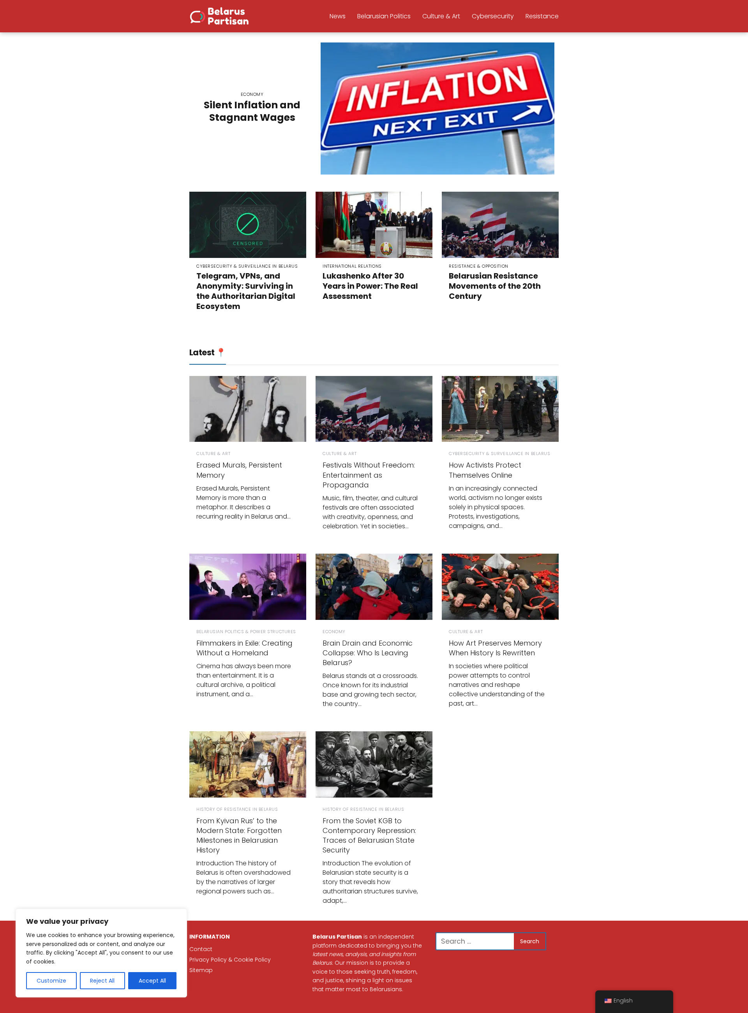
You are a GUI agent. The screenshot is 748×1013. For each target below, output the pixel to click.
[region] (101, 953)
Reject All (102, 981)
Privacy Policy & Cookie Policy (230, 960)
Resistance (542, 16)
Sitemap (201, 970)
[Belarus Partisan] (220, 15)
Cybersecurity (493, 16)
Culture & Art (441, 16)
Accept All (152, 981)
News (338, 16)
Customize (51, 981)
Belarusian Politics (384, 16)
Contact (200, 949)
